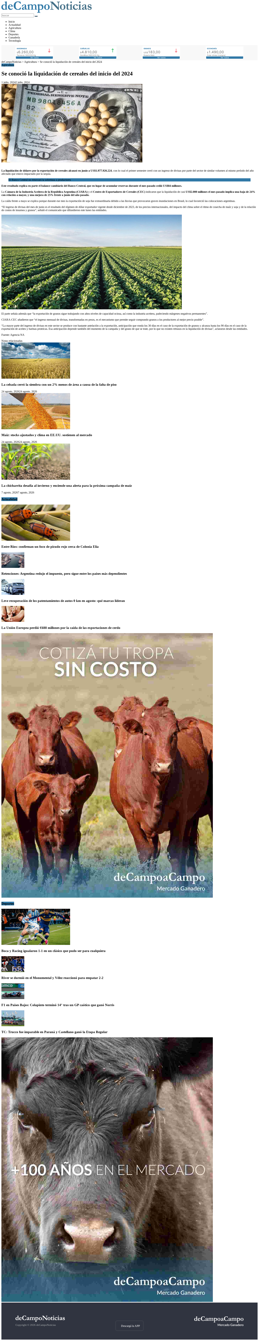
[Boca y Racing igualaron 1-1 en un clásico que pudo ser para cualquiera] (35, 943)
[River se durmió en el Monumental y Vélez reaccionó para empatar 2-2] (12, 971)
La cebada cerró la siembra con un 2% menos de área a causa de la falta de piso (59, 384)
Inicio (11, 21)
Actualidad (14, 24)
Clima (11, 31)
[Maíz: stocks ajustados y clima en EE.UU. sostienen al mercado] (35, 428)
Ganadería (14, 37)
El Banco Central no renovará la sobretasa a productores (39, 179)
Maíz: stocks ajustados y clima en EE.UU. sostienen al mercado (46, 435)
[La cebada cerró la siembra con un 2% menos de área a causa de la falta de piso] (35, 377)
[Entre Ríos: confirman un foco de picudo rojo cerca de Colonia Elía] (35, 539)
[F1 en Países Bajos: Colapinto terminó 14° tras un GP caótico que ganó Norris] (12, 998)
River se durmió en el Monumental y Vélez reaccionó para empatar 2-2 (52, 978)
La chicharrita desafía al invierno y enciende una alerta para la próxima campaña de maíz (66, 485)
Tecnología (14, 40)
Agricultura (14, 27)
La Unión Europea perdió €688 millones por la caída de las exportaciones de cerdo (60, 628)
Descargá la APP (130, 1325)
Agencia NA (17, 334)
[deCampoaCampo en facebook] (129, 1314)
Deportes (13, 34)
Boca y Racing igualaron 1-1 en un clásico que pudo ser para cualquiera (53, 951)
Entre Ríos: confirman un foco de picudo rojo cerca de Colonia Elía (50, 546)
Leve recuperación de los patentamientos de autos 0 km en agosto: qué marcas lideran (63, 601)
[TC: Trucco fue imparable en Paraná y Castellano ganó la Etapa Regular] (12, 1025)
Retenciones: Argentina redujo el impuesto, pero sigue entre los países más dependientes (64, 573)
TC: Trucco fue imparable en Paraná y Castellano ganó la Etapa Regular (54, 1032)
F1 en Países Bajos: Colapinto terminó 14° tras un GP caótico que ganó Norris (57, 1005)
